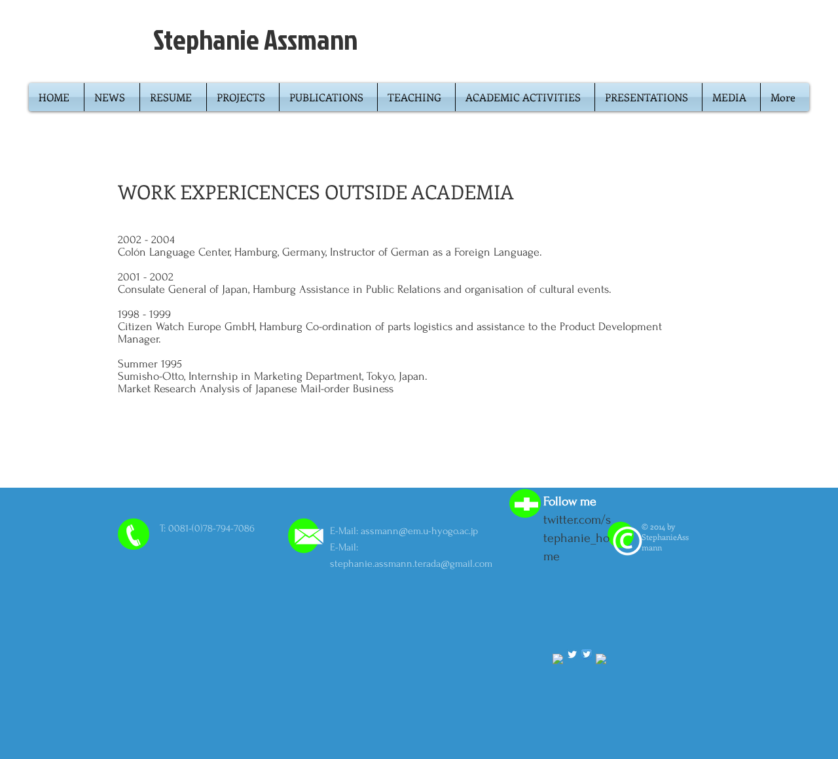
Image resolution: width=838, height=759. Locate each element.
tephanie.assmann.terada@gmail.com (413, 563)
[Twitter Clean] (572, 654)
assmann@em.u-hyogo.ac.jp (419, 531)
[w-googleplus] (601, 659)
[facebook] (558, 659)
